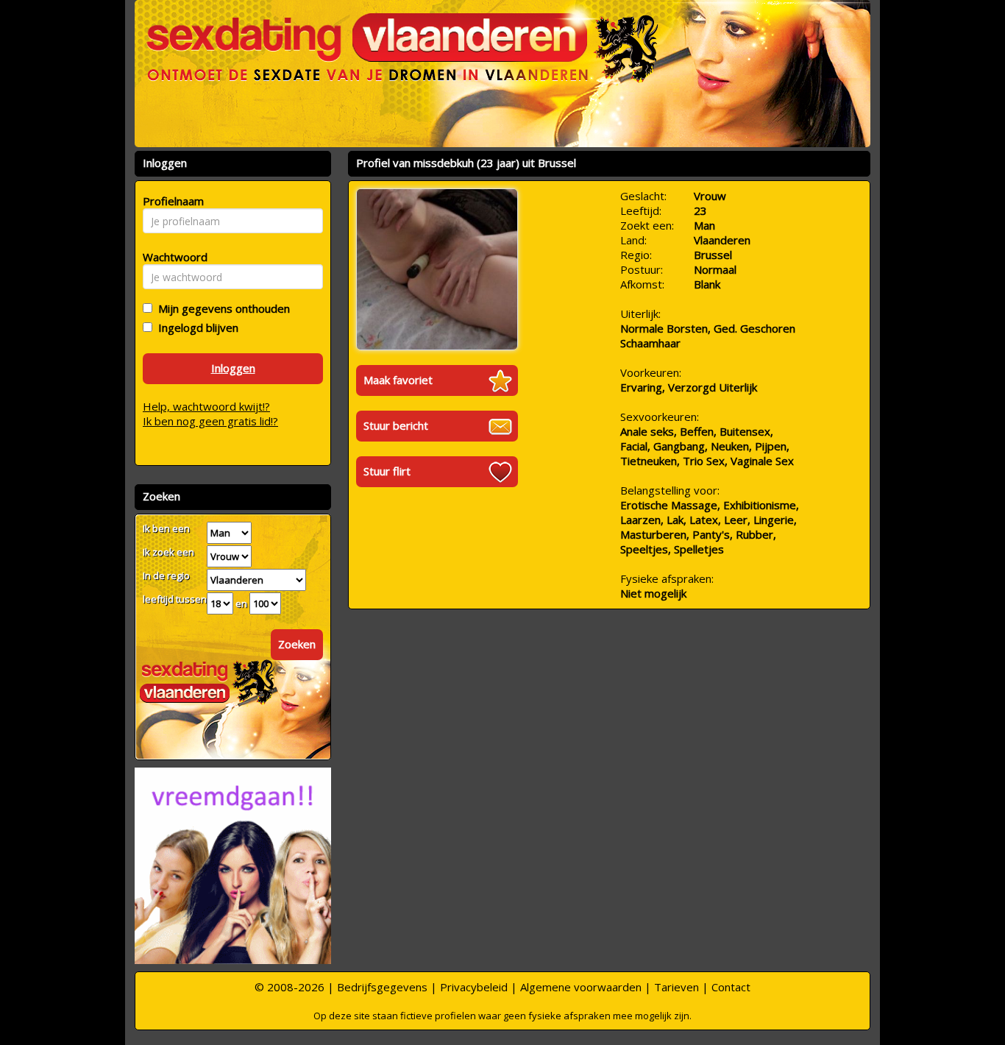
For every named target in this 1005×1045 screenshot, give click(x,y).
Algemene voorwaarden (581, 987)
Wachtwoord (171, 256)
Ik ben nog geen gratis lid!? (210, 421)
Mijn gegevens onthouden (221, 308)
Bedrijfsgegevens (382, 987)
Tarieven (676, 987)
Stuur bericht (395, 425)
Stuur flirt (387, 471)
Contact (730, 987)
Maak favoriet (398, 379)
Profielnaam (171, 201)
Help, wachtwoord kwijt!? (206, 406)
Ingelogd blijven (195, 327)
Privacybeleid (474, 987)
